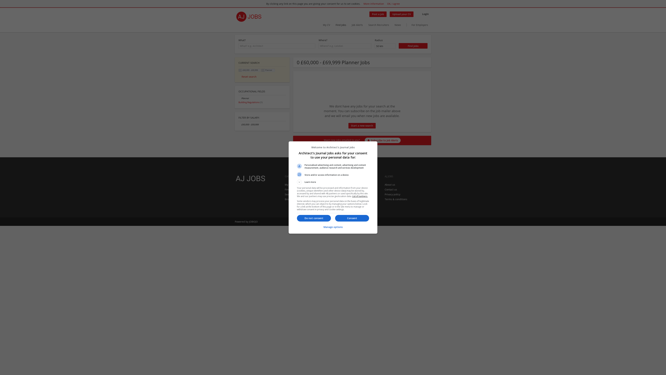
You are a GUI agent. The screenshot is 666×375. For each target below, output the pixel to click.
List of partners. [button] (360, 196)
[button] (333, 182)
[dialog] (333, 187)
